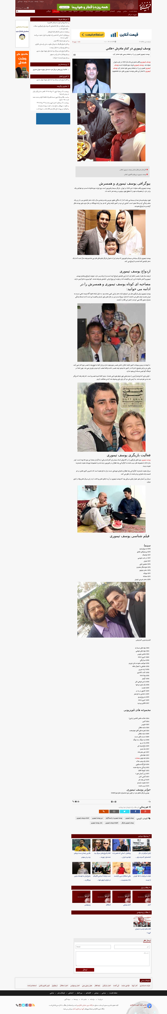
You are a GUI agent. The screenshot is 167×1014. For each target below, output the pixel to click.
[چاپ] (78, 801)
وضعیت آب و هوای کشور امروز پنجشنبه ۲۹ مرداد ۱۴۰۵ (52, 102)
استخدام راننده (31, 985)
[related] (75, 55)
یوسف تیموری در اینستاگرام (114, 818)
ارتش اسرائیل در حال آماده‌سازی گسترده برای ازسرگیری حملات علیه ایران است (51, 27)
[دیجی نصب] (22, 78)
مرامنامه (37, 1)
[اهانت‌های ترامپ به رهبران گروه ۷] (142, 921)
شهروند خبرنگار (132, 14)
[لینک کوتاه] (73, 801)
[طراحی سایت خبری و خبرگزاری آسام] (149, 1006)
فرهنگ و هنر (61, 993)
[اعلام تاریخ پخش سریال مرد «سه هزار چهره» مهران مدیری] (101, 845)
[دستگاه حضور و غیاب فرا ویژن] (53, 124)
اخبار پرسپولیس (75, 985)
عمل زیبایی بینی (87, 985)
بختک (138, 758)
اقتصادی (88, 993)
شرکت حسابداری (145, 985)
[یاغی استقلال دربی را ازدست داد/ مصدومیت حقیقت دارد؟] (121, 868)
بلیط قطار (97, 985)
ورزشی (96, 993)
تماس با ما (31, 1)
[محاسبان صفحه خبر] (22, 47)
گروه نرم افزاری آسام (78, 1009)
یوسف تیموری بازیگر (128, 823)
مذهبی (52, 993)
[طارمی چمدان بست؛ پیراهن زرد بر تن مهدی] (81, 845)
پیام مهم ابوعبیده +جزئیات (60, 58)
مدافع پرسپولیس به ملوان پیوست (59, 47)
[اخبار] (141, 897)
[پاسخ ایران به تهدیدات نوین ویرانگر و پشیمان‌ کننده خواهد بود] (81, 868)
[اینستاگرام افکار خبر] (20, 1005)
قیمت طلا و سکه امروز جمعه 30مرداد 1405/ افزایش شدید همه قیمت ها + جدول (51, 98)
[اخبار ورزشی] (121, 897)
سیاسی (103, 993)
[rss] (33, 1005)
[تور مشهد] (83, 10)
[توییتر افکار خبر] (23, 1005)
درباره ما (42, 1)
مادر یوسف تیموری (96, 823)
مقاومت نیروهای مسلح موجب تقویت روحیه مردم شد (53, 106)
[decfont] (112, 802)
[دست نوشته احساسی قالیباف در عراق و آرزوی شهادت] (101, 868)
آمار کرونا (134, 985)
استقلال (108, 905)
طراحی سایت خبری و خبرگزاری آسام (138, 1006)
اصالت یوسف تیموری (83, 818)
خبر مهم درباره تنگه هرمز (61, 40)
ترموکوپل (54, 985)
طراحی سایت (125, 985)
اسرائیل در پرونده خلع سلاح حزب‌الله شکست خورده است (52, 109)
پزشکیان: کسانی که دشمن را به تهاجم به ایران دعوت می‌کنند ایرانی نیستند (51, 36)
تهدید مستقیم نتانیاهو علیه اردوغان (58, 31)
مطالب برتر (145, 887)
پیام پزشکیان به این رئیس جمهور (59, 54)
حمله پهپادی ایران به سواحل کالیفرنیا (57, 22)
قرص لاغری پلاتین (44, 985)
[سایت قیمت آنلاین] (111, 34)
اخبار (149, 905)
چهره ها (74, 41)
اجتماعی (71, 993)
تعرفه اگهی (20, 1)
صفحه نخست (113, 993)
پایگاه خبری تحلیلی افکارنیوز (84, 1005)
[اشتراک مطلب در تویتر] (125, 811)
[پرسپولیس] (81, 897)
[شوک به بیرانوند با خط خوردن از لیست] (141, 868)
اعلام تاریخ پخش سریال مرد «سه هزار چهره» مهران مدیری (52, 51)
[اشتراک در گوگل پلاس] (146, 811)
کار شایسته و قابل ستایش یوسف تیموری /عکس (133, 169)
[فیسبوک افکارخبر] (26, 1005)
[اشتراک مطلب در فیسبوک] (135, 811)
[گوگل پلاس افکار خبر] (30, 1005)
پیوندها (25, 1)
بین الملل (79, 993)
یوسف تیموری (146, 62)
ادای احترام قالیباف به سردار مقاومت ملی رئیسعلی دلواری (51, 44)
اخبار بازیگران (107, 985)
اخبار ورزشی (127, 905)
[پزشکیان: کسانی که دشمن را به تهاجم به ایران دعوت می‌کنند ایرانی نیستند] (121, 845)
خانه (79, 41)
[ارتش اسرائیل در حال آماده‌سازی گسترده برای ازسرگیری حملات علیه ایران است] (141, 845)
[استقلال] (101, 897)
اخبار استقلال (64, 985)
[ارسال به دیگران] (76, 801)
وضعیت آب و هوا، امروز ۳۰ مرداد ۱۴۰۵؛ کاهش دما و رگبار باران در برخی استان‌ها (51, 92)
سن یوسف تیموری (97, 818)
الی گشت (116, 985)
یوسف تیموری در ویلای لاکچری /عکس (135, 174)
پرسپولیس (87, 905)
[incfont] (115, 802)
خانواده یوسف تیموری (112, 823)
